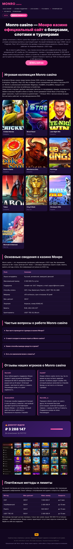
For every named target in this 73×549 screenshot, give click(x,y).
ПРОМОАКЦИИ (17, 11)
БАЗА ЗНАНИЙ (7, 8)
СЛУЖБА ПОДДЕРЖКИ (20, 8)
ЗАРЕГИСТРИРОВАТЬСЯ (19, 15)
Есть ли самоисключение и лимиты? (20, 354)
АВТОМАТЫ (7, 11)
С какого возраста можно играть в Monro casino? (25, 338)
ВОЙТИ (6, 15)
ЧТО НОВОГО (45, 8)
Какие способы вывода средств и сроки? (22, 346)
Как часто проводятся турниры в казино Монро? (25, 330)
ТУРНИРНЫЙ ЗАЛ (57, 8)
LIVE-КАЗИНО (34, 8)
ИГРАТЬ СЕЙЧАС (36, 63)
